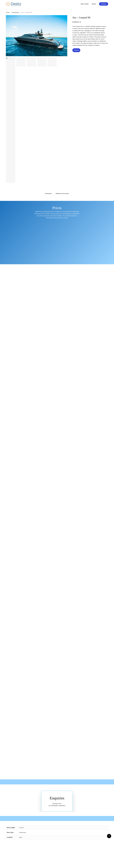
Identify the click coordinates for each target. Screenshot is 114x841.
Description (48, 193)
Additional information (62, 193)
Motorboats (15, 12)
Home (7, 12)
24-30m (21, 827)
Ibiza (20, 837)
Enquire (76, 50)
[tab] (48, 193)
